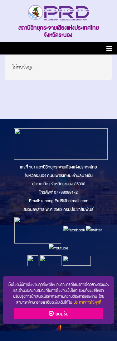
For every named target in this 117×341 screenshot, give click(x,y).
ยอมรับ (61, 313)
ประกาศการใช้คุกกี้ (87, 301)
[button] (109, 49)
